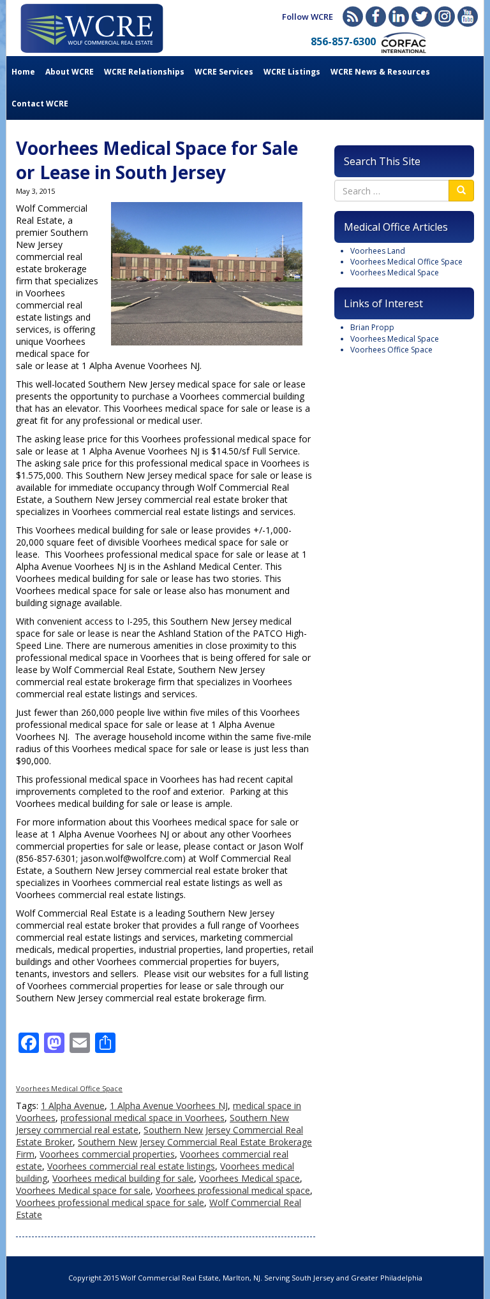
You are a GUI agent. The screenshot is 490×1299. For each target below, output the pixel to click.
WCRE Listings (292, 71)
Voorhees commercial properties (107, 1154)
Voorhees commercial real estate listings (131, 1166)
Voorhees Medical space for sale (83, 1190)
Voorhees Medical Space (394, 272)
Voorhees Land (377, 250)
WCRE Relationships (144, 71)
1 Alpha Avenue (73, 1105)
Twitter (422, 16)
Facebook (376, 16)
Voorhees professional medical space (233, 1190)
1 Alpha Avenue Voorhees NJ (169, 1105)
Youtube (467, 16)
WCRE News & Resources (380, 71)
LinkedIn (399, 16)
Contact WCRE (39, 103)
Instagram (444, 16)
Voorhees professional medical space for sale (110, 1202)
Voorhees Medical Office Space (69, 1088)
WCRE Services (224, 71)
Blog (353, 16)
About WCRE (69, 71)
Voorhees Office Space (391, 349)
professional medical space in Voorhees (143, 1118)
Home (23, 71)
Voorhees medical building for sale (123, 1178)
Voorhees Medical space (249, 1178)
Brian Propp (372, 327)
